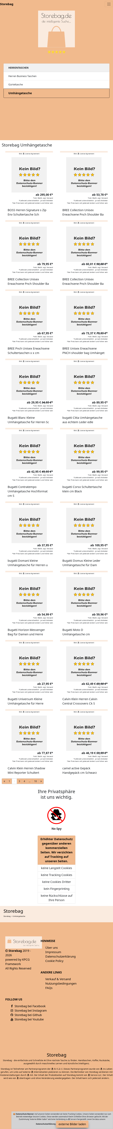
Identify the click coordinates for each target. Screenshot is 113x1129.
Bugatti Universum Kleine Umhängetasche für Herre (25, 701)
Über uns (51, 948)
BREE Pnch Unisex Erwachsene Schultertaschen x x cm (28, 350)
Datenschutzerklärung (60, 956)
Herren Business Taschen (22, 76)
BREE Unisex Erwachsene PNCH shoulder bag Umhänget (83, 350)
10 (35, 781)
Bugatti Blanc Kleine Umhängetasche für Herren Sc (28, 420)
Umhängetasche (20, 93)
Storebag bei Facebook (30, 1006)
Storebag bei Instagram (30, 1010)
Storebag (6, 4)
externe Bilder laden (72, 1124)
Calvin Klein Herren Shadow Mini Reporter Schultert (26, 770)
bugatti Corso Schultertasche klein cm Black (82, 489)
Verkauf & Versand (58, 979)
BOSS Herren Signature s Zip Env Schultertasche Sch (27, 212)
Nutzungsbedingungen (61, 983)
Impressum (53, 952)
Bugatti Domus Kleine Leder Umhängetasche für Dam (81, 563)
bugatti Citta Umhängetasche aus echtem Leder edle (82, 420)
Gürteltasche (15, 84)
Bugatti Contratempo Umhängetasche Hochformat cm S (28, 491)
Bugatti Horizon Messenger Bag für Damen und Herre (26, 632)
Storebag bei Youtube (29, 1019)
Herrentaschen (18, 67)
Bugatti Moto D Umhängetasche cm (76, 632)
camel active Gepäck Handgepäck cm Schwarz (79, 770)
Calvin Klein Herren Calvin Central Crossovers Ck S (79, 701)
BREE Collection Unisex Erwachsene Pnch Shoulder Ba (83, 212)
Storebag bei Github (28, 1015)
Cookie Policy (54, 961)
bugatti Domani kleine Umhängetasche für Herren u (28, 563)
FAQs (49, 988)
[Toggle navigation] (109, 4)
